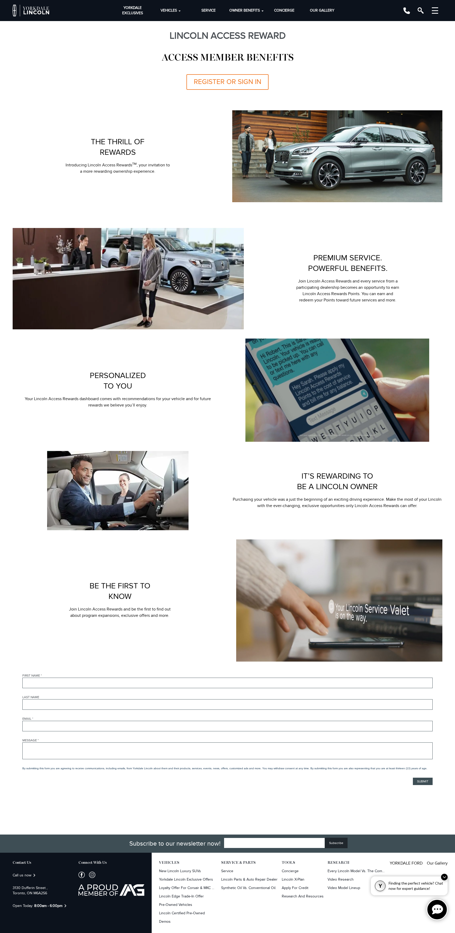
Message (30, 740)
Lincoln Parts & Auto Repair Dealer (249, 879)
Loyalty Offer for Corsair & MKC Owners (188, 888)
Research (338, 863)
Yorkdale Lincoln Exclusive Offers (186, 879)
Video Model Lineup (344, 888)
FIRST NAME (32, 675)
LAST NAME (30, 697)
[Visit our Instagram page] (90, 875)
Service (208, 10)
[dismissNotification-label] (444, 877)
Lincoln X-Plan (293, 879)
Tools (288, 863)
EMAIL (27, 719)
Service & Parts (238, 863)
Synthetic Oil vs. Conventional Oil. (248, 888)
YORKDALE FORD (406, 863)
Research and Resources (303, 896)
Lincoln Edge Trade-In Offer (181, 896)
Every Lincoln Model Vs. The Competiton (356, 871)
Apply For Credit (295, 888)
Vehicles (169, 10)
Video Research (341, 879)
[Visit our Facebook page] (81, 875)
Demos (165, 921)
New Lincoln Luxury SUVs (180, 871)
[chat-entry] (437, 909)
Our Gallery (322, 10)
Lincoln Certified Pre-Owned (182, 913)
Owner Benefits (244, 10)
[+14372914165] (406, 10)
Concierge (284, 10)
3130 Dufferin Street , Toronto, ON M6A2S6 (30, 890)
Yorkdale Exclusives (132, 10)
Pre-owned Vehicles (175, 904)
